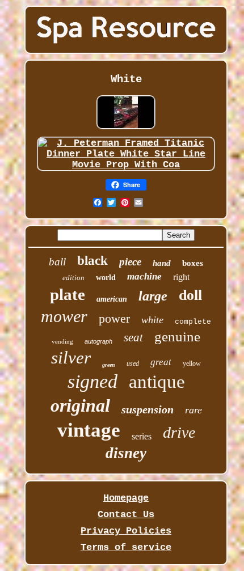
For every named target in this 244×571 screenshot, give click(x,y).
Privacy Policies (126, 531)
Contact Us (126, 514)
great (160, 362)
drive (179, 432)
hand (162, 263)
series (142, 436)
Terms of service (126, 547)
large (152, 296)
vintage (88, 430)
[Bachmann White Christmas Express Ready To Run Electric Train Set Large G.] (126, 129)
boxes (192, 263)
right (181, 277)
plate (67, 294)
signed (92, 381)
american (111, 299)
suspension (147, 409)
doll (190, 295)
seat (133, 337)
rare (193, 410)
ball (57, 262)
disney (126, 453)
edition (73, 277)
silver (71, 357)
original (80, 405)
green (108, 365)
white (152, 319)
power (114, 318)
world (106, 277)
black (92, 260)
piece (130, 262)
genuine (177, 336)
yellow (192, 363)
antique (157, 381)
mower (64, 316)
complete (193, 322)
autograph (98, 341)
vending (62, 341)
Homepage (126, 498)
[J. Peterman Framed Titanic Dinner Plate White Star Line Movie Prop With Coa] (126, 164)
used (133, 363)
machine (144, 276)
